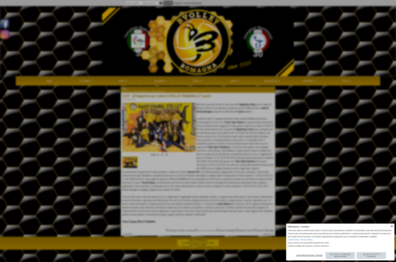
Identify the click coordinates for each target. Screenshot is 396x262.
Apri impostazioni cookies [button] (309, 255)
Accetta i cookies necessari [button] (340, 255)
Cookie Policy (293, 240)
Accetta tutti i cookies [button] (371, 255)
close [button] (392, 226)
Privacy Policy (307, 240)
